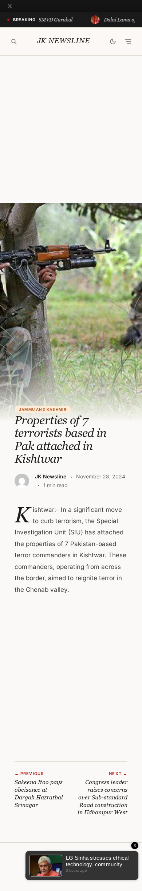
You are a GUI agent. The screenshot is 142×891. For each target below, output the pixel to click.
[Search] (13, 41)
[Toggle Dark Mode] (112, 41)
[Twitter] (9, 6)
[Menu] (128, 41)
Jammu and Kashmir (43, 409)
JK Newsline (63, 41)
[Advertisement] (71, 129)
